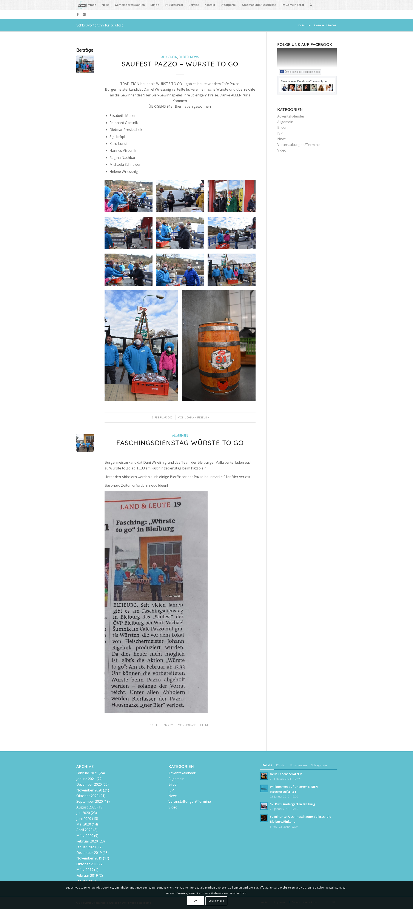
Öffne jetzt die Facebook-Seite (302, 71)
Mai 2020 (83, 824)
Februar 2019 (87, 875)
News (194, 57)
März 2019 (84, 869)
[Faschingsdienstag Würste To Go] (85, 443)
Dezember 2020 (89, 784)
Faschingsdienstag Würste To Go (180, 443)
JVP (280, 133)
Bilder (184, 57)
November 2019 (89, 858)
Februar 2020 (87, 841)
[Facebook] (77, 14)
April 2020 (84, 829)
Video (281, 150)
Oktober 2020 (87, 795)
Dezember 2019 (89, 852)
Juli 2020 (83, 812)
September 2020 (89, 801)
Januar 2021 (86, 778)
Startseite (319, 25)
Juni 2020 (83, 818)
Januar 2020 (86, 847)
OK (195, 900)
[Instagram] (84, 14)
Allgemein (169, 57)
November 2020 (89, 790)
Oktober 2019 (87, 864)
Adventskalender (290, 116)
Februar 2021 (87, 773)
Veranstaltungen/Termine (298, 144)
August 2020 (86, 807)
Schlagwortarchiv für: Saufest (99, 25)
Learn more (216, 900)
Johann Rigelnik (197, 417)
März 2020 (84, 835)
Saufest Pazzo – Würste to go (180, 64)
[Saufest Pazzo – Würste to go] (85, 64)
